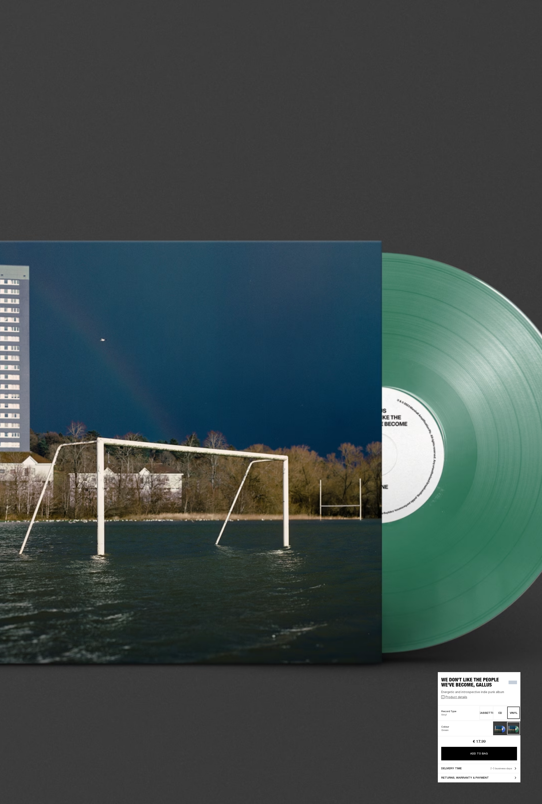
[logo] (17, 17)
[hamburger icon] (531, 19)
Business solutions (458, 9)
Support (499, 19)
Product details (456, 697)
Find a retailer (503, 9)
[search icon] (510, 19)
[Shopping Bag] (524, 19)
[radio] (486, 713)
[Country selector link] (531, 9)
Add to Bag (479, 753)
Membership (482, 9)
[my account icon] (517, 19)
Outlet (521, 9)
